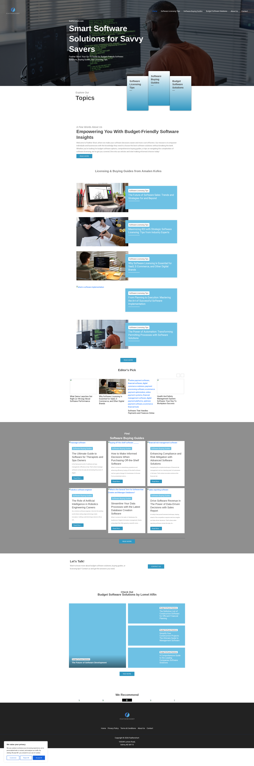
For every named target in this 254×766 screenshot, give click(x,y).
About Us (141, 728)
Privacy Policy (113, 728)
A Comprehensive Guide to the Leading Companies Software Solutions (170, 659)
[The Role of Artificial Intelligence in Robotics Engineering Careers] (80, 489)
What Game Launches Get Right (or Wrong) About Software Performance (81, 398)
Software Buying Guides (156, 79)
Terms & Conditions (128, 728)
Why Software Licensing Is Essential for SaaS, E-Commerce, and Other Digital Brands (150, 266)
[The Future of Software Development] (97, 635)
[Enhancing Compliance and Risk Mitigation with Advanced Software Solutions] (162, 442)
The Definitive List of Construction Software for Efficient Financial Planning (169, 615)
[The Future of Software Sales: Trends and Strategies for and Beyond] (102, 197)
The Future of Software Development (89, 663)
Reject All (26, 758)
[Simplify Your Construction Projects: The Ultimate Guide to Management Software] (142, 636)
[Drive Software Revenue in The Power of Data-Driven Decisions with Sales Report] (157, 489)
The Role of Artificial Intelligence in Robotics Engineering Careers (85, 504)
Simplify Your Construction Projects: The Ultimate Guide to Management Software (169, 637)
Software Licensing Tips (135, 84)
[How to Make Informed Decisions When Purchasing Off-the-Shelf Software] (123, 442)
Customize (13, 758)
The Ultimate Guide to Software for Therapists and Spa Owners (87, 457)
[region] (26, 751)
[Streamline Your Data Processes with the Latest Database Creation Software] (126, 491)
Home (103, 728)
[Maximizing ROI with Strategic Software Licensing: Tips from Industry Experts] (102, 232)
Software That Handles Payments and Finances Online (141, 411)
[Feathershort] (12, 11)
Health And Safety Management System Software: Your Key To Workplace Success (167, 400)
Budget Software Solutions (178, 84)
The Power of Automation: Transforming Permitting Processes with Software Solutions (150, 335)
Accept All (39, 758)
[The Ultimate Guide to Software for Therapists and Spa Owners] (77, 442)
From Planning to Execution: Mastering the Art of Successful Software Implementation (149, 300)
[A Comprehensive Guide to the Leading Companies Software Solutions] (142, 658)
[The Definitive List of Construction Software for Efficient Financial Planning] (142, 613)
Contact (150, 728)
